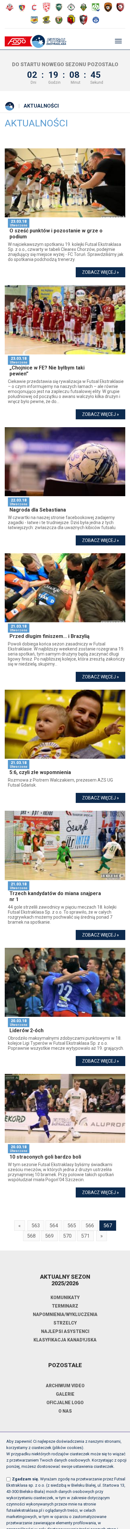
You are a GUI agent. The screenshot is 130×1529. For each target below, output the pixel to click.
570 (67, 1236)
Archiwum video (65, 1385)
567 (107, 1226)
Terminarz (65, 1306)
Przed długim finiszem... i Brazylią (49, 636)
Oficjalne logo (65, 1402)
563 (36, 1226)
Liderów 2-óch (26, 1030)
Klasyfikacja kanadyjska (65, 1339)
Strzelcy (65, 1322)
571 (85, 1236)
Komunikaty (65, 1297)
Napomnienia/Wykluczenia (65, 1314)
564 (54, 1226)
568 (31, 1236)
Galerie (65, 1394)
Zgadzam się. (25, 1479)
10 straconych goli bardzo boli (45, 1157)
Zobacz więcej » (100, 272)
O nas (65, 1411)
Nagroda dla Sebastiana (37, 510)
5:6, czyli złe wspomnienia (40, 772)
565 (72, 1226)
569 (49, 1236)
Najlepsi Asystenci (65, 1331)
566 (90, 1226)
